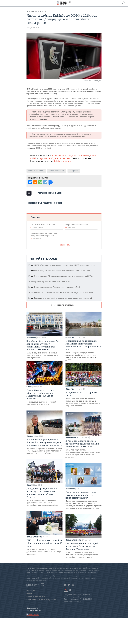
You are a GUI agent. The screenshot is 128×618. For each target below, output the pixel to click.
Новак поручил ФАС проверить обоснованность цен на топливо (59, 270)
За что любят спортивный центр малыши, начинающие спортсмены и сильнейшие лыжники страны (82, 550)
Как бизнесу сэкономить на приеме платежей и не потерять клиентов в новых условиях (42, 349)
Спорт (29, 387)
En (70, 590)
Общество (70, 337)
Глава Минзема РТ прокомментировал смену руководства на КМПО (60, 276)
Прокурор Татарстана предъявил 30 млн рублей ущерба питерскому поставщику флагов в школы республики (44, 446)
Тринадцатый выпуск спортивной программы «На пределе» (42, 397)
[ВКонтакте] (30, 182)
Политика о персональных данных (41, 600)
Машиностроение (56, 170)
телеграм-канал (59, 155)
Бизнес (29, 436)
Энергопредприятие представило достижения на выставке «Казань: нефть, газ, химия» (44, 547)
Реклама (30, 594)
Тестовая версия (33, 610)
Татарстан (73, 170)
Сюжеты (35, 217)
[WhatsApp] (40, 182)
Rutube (57, 161)
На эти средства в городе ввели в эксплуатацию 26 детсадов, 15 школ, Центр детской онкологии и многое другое (83, 350)
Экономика (31, 338)
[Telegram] (45, 182)
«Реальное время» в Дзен (49, 192)
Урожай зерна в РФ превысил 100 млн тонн (50, 281)
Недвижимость (72, 437)
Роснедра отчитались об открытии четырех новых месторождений (60, 298)
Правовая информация (36, 597)
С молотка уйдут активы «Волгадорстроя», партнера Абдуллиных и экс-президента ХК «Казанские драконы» (83, 448)
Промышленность (36, 12)
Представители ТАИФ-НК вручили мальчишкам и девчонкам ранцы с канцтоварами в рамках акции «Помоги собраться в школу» (83, 399)
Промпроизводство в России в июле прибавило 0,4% (54, 287)
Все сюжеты (65, 245)
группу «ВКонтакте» (79, 155)
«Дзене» (67, 161)
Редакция (30, 591)
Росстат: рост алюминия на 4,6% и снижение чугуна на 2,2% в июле (60, 292)
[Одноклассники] (35, 182)
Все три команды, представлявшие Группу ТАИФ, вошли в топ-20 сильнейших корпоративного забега (42, 496)
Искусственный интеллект (76, 225)
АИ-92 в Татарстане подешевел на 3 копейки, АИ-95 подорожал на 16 (61, 265)
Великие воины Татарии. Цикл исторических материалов (43, 235)
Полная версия (33, 608)
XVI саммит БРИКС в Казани (42, 225)
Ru (66, 590)
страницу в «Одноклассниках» (54, 158)
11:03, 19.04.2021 (32, 28)
